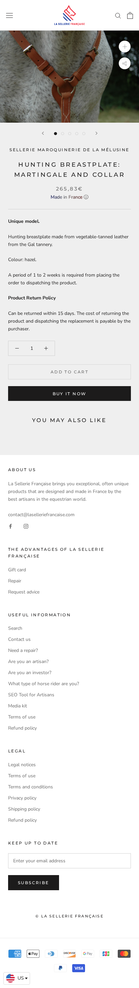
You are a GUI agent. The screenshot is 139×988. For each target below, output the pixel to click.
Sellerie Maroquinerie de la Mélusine (69, 149)
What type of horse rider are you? (43, 684)
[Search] (118, 15)
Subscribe (33, 882)
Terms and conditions (30, 787)
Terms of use (21, 717)
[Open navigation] (9, 15)
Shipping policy (24, 809)
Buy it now (70, 393)
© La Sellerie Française (69, 916)
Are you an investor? (29, 672)
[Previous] (43, 133)
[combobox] (16, 978)
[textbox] (16, 978)
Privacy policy (22, 798)
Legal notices (22, 764)
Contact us (19, 639)
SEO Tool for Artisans (31, 695)
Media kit (17, 706)
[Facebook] (10, 526)
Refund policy (22, 728)
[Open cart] (130, 15)
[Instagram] (26, 526)
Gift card (17, 570)
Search (15, 628)
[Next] (96, 133)
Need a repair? (23, 650)
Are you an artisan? (28, 661)
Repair (14, 581)
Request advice (23, 592)
